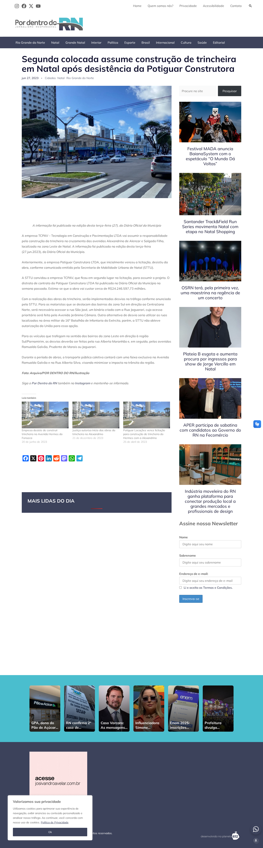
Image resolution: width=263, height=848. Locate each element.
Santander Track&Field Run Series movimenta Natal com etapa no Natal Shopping (210, 226)
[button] (250, 6)
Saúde (202, 42)
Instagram (82, 383)
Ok (50, 832)
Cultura (186, 42)
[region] (50, 817)
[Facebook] (24, 6)
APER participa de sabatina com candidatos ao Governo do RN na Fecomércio (210, 430)
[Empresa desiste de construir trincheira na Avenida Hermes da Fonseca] (45, 415)
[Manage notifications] (256, 840)
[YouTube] (38, 6)
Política (113, 42)
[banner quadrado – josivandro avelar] (58, 780)
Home (137, 6)
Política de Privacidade (55, 822)
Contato (236, 6)
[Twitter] (31, 6)
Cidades (50, 78)
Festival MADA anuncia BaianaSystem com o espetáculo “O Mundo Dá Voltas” (210, 156)
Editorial (219, 42)
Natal (55, 42)
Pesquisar (230, 91)
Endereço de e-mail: (193, 574)
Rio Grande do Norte (30, 42)
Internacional (165, 42)
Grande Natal (75, 42)
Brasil (146, 42)
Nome (183, 537)
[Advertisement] (184, 23)
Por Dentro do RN (44, 383)
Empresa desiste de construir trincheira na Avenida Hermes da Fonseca (42, 434)
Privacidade (188, 6)
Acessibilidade (213, 6)
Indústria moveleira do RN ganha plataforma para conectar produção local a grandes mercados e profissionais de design (210, 501)
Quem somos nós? (160, 6)
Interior (96, 42)
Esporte (129, 42)
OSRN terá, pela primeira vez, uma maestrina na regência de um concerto (210, 292)
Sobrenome (187, 555)
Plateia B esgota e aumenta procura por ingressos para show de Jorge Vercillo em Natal (210, 361)
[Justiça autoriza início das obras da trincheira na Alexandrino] (95, 415)
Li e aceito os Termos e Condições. (208, 588)
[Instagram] (16, 6)
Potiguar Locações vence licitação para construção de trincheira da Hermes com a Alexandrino (144, 434)
